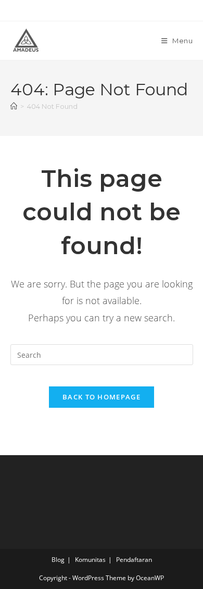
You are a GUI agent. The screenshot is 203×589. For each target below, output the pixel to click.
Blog (58, 559)
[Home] (13, 106)
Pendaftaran (134, 559)
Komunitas (90, 559)
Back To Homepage (101, 397)
